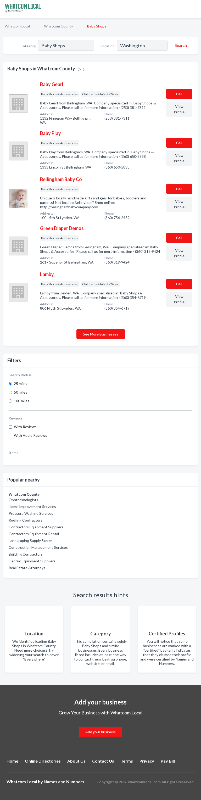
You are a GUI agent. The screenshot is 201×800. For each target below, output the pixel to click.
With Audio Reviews (30, 435)
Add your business (100, 732)
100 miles (21, 401)
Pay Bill (168, 760)
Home (12, 760)
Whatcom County (58, 26)
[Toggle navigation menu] (194, 9)
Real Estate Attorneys (27, 568)
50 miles (20, 392)
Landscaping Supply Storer (30, 540)
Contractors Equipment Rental (34, 534)
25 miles (20, 383)
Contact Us (103, 760)
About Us (76, 760)
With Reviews (25, 426)
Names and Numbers (64, 781)
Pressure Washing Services (31, 513)
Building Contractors (26, 554)
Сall (179, 94)
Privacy (146, 760)
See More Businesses (100, 334)
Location (107, 46)
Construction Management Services (38, 547)
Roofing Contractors (25, 520)
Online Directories (43, 760)
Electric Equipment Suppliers (32, 561)
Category (28, 46)
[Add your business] (100, 725)
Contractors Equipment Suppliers (36, 527)
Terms (127, 760)
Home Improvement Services (32, 506)
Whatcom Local (17, 26)
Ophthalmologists (23, 499)
